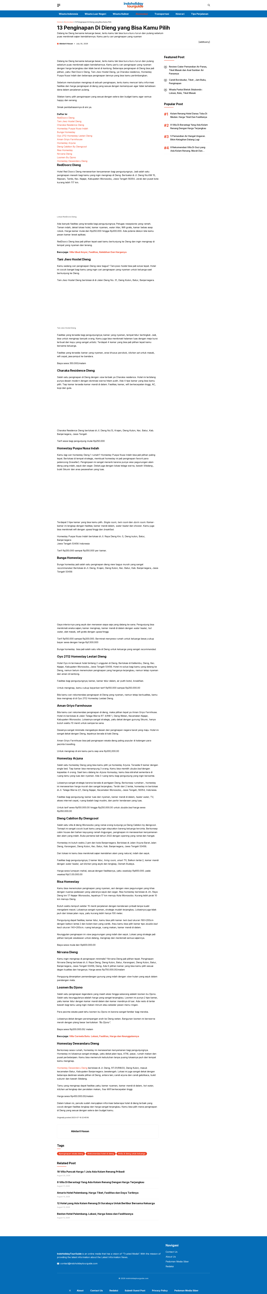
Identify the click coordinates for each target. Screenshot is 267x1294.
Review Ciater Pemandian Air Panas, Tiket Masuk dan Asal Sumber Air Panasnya (188, 70)
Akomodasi (142, 13)
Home (59, 22)
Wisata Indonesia (68, 13)
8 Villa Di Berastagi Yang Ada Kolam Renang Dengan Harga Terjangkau (100, 1182)
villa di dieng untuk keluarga (132, 1153)
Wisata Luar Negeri (95, 13)
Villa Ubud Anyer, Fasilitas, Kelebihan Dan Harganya (98, 252)
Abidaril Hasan (66, 43)
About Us (171, 1256)
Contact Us (171, 1251)
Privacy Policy (160, 1290)
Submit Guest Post (135, 1290)
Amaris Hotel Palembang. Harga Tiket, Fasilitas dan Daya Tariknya (98, 1192)
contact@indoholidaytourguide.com (78, 1263)
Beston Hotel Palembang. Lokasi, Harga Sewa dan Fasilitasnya (95, 1213)
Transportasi (161, 13)
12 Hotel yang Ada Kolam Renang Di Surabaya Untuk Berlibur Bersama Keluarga (106, 1203)
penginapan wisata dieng (71, 1153)
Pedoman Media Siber (177, 1261)
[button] (209, 5)
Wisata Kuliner (121, 13)
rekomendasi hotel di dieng (101, 1153)
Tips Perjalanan (199, 13)
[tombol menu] (58, 5)
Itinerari (180, 13)
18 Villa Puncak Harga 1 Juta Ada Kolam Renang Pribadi (91, 1171)
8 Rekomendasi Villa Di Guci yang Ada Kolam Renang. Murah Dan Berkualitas (187, 151)
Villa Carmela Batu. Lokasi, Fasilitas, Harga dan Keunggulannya (104, 1036)
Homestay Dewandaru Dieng (72, 1067)
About (80, 1290)
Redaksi (170, 1266)
